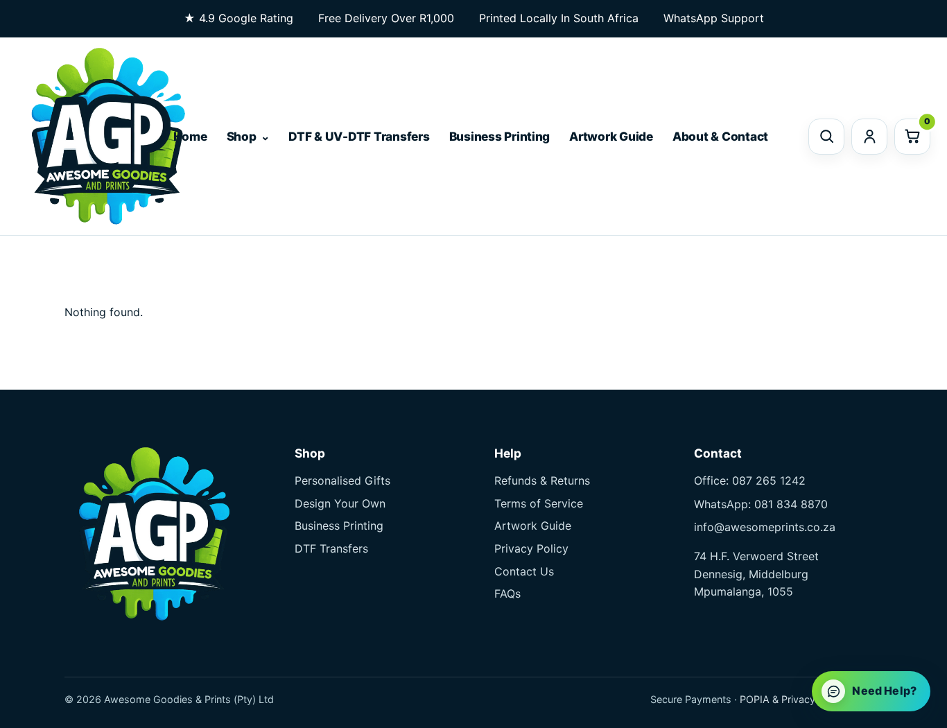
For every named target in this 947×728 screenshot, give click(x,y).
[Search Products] (826, 137)
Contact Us (524, 571)
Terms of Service (538, 503)
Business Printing (499, 136)
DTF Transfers (331, 548)
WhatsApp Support (713, 18)
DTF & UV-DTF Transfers (358, 136)
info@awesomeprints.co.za (764, 527)
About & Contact (720, 136)
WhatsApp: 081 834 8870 (761, 504)
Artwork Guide (611, 136)
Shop (242, 136)
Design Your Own (340, 503)
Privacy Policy (531, 548)
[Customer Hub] (869, 137)
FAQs (507, 593)
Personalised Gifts (342, 480)
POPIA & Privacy (777, 699)
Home (190, 136)
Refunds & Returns (542, 480)
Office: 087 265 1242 (750, 480)
